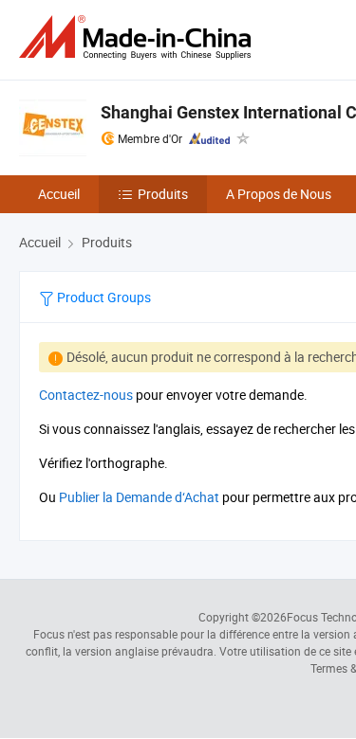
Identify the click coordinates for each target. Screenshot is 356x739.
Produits (163, 194)
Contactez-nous (86, 395)
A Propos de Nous (278, 194)
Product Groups (102, 297)
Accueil (59, 194)
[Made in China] (138, 37)
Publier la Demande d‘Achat (139, 497)
